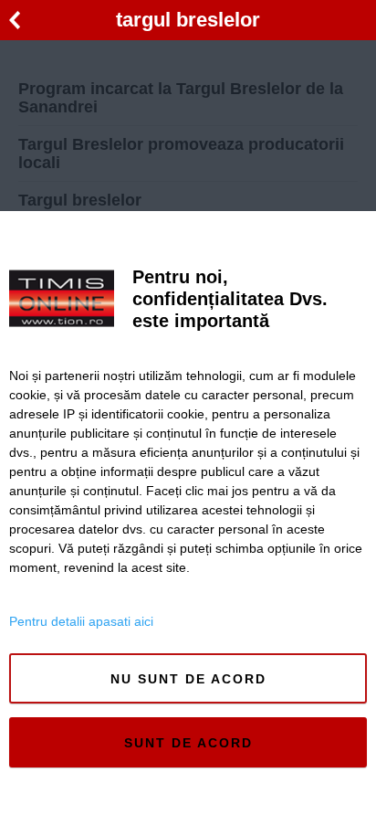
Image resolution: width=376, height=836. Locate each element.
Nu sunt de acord (188, 679)
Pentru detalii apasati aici (81, 621)
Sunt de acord (188, 742)
